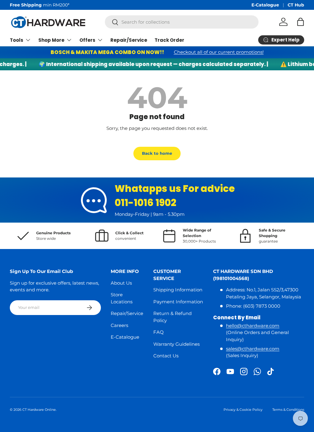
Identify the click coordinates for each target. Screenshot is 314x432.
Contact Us (165, 356)
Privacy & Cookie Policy (243, 409)
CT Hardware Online (39, 409)
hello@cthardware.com (252, 326)
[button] (300, 22)
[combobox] (181, 22)
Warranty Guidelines (176, 344)
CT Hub (296, 4)
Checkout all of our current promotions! (219, 52)
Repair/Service (128, 40)
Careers (119, 325)
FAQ (158, 332)
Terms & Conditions (288, 409)
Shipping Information (177, 290)
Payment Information (178, 302)
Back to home (157, 153)
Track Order (169, 40)
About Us (121, 283)
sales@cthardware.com (252, 349)
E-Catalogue (265, 4)
